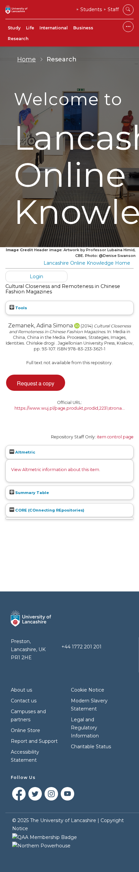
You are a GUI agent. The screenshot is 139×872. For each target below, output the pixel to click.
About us (21, 690)
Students (91, 9)
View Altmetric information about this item (55, 469)
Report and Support (34, 741)
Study (14, 27)
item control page (115, 436)
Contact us (23, 701)
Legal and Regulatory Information (85, 728)
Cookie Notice (87, 690)
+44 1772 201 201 (81, 647)
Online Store (25, 730)
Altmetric (24, 452)
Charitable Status (91, 747)
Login (36, 276)
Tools (20, 308)
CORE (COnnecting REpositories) (49, 510)
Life (30, 27)
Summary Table (31, 492)
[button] (35, 383)
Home (26, 59)
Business (83, 27)
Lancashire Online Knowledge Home (87, 263)
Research (18, 38)
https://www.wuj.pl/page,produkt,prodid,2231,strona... (70, 408)
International (53, 27)
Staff (113, 9)
